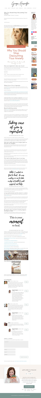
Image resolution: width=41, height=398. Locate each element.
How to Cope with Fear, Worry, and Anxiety (10, 238)
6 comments (17, 15)
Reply (26, 281)
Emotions (12, 15)
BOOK (25, 8)
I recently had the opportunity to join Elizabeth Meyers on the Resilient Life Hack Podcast (16, 91)
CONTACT (34, 8)
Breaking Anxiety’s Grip (7, 246)
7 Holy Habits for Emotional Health (8, 242)
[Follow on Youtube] (30, 374)
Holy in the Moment (6, 248)
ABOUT (9, 8)
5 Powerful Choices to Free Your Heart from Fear (10, 243)
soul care (8, 87)
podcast (9, 94)
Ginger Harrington (8, 15)
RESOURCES (29, 8)
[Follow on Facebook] (28, 374)
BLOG (17, 8)
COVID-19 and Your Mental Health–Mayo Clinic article (11, 245)
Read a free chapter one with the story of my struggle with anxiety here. (14, 249)
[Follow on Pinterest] (32, 374)
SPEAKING (13, 8)
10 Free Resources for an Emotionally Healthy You (10, 240)
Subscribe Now (34, 42)
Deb (8, 303)
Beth (9, 281)
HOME (6, 8)
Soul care (6, 142)
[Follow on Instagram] (26, 374)
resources (7, 195)
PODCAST (21, 8)
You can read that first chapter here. (15, 100)
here (26, 275)
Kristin (9, 322)
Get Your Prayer (29, 386)
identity (21, 233)
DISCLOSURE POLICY (27, 395)
